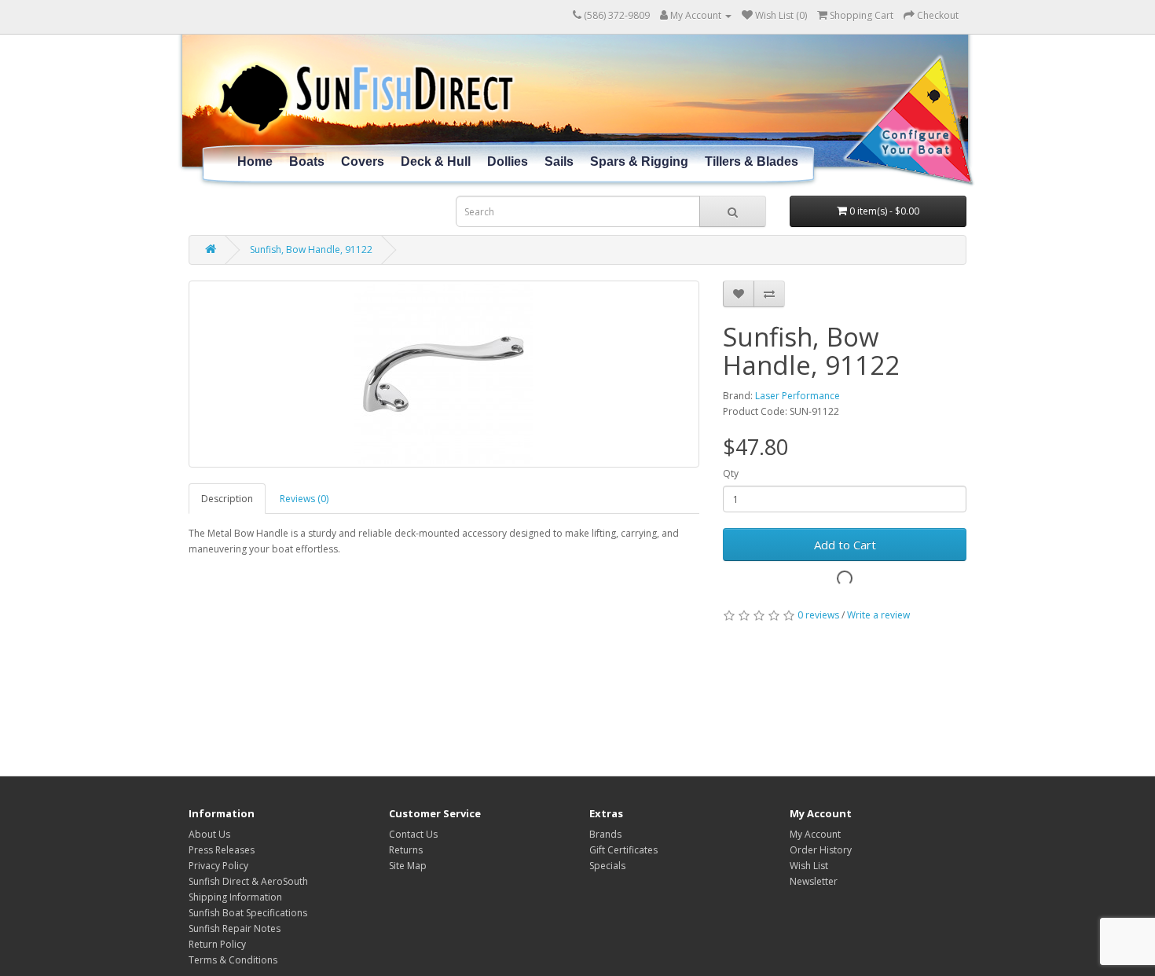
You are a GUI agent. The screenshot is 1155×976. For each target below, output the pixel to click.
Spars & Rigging (639, 161)
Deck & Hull (436, 161)
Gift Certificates (623, 850)
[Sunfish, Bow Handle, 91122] (444, 374)
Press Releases (222, 850)
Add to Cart (845, 544)
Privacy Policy (218, 865)
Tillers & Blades (751, 161)
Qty (731, 473)
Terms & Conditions (233, 960)
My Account (815, 834)
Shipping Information (235, 897)
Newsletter (814, 881)
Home (255, 161)
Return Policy (217, 944)
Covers (362, 161)
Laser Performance (797, 395)
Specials (607, 865)
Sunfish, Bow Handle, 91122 (311, 249)
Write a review (878, 615)
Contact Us (413, 834)
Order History (821, 850)
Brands (605, 834)
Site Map (408, 865)
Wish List (809, 865)
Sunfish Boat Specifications (248, 912)
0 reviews (818, 615)
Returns (406, 850)
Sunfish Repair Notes (234, 928)
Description (227, 498)
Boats (306, 161)
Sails (559, 161)
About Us (209, 834)
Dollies (507, 161)
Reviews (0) (304, 498)
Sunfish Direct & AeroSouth (248, 881)
